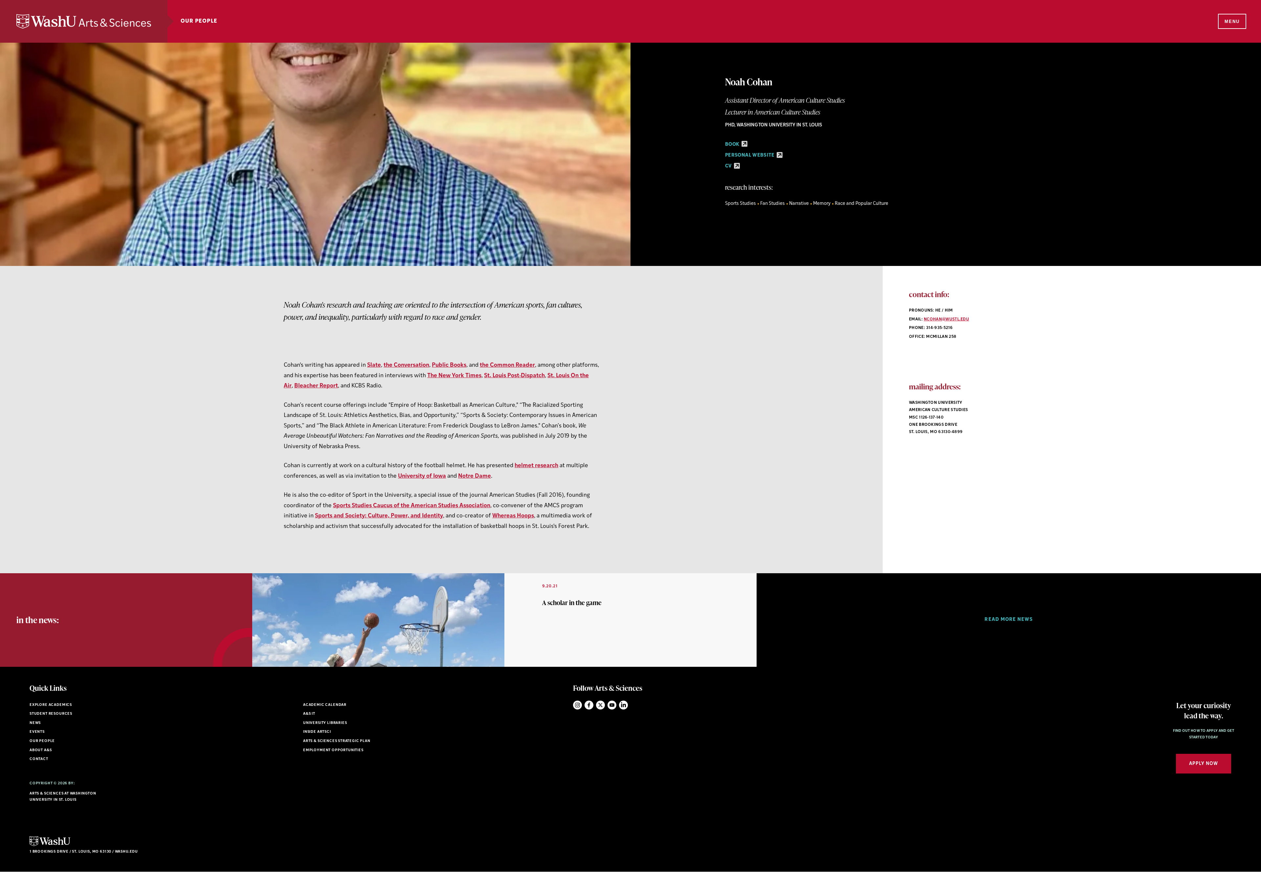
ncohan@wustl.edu (946, 319)
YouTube (612, 705)
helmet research (536, 466)
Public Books (449, 365)
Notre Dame (474, 476)
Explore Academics (51, 705)
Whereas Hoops (513, 516)
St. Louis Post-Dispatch (514, 376)
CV (729, 166)
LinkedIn (623, 705)
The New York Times (454, 376)
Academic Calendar (324, 705)
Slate (374, 365)
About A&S (41, 750)
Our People (199, 21)
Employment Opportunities (333, 750)
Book (733, 144)
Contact (39, 759)
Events (37, 732)
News (35, 723)
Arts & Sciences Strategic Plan (336, 741)
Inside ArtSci (317, 732)
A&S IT (309, 714)
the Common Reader (507, 365)
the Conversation (406, 365)
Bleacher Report (316, 386)
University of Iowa (422, 476)
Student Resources (51, 714)
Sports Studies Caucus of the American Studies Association (411, 506)
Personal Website (750, 155)
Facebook (589, 705)
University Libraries (325, 723)
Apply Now (1203, 763)
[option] (504, 620)
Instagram (577, 705)
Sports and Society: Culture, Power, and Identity (379, 516)
